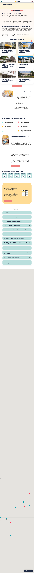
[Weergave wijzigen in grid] (31, 41)
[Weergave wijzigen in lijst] (30, 41)
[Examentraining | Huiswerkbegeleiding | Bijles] (17, 1)
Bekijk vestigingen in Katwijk (17, 10)
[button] (15, 507)
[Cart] (32, 1)
